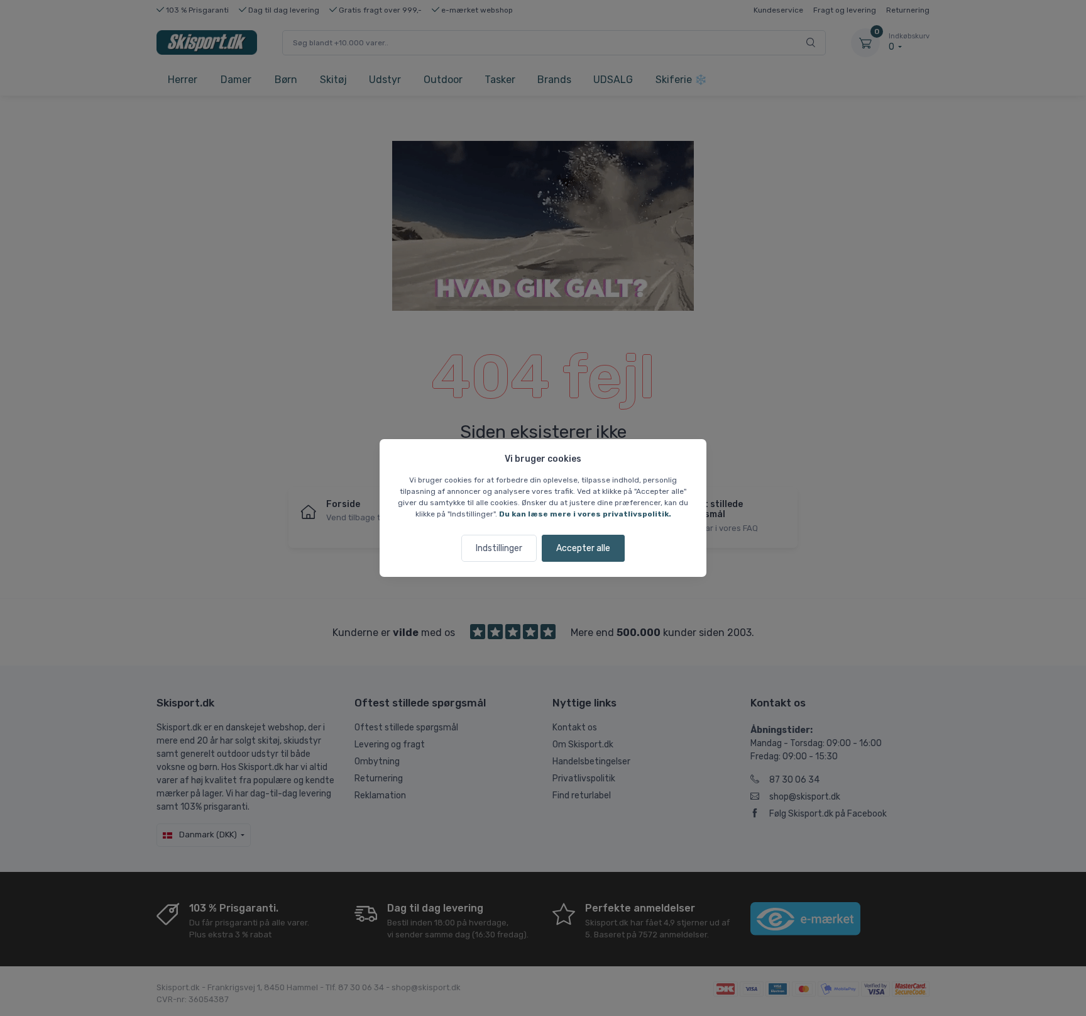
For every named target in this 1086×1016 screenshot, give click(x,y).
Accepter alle (583, 548)
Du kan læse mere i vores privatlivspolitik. (585, 514)
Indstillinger (499, 548)
